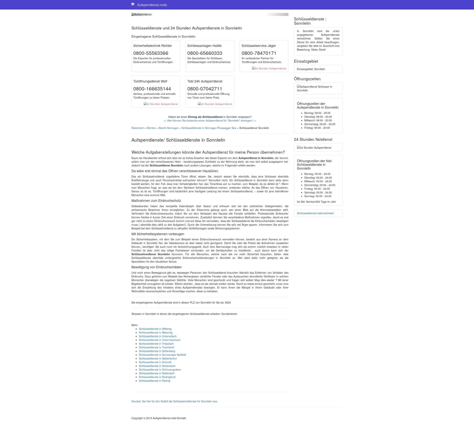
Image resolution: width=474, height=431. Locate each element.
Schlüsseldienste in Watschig (156, 332)
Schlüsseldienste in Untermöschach (160, 340)
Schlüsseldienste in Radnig (154, 380)
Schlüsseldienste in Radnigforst (157, 377)
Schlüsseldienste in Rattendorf (156, 373)
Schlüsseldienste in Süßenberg (157, 351)
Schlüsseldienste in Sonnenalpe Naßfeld (162, 355)
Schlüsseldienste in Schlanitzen (157, 366)
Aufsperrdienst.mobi (152, 4)
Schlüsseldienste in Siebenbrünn (158, 358)
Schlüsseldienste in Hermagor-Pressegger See (209, 128)
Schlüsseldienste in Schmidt (155, 362)
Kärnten (151, 128)
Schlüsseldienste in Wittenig (155, 329)
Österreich (137, 128)
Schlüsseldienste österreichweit (315, 213)
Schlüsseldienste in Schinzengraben (160, 369)
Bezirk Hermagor (169, 128)
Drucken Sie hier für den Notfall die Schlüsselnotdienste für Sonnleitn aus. (174, 401)
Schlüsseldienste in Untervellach (158, 336)
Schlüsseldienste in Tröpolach (156, 343)
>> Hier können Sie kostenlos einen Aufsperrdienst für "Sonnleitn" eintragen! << (209, 120)
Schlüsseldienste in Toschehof (156, 347)
